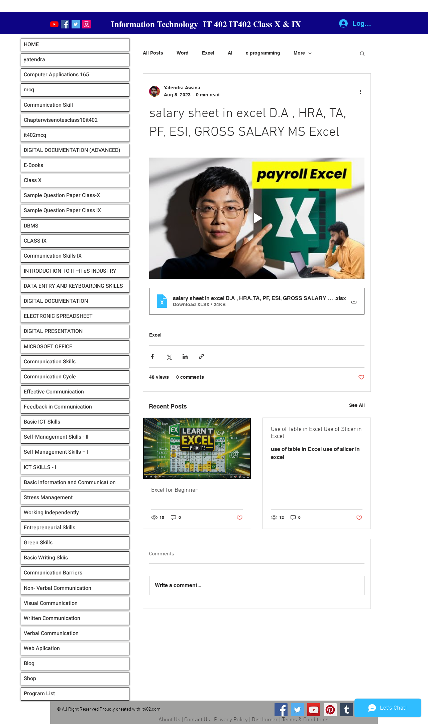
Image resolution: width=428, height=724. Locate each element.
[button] (362, 53)
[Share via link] (201, 356)
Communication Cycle (50, 377)
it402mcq (35, 135)
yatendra (34, 60)
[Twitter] (297, 709)
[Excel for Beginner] (197, 448)
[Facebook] (281, 709)
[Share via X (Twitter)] (169, 356)
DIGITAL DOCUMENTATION (56, 301)
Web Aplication (42, 648)
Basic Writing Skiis (46, 558)
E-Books (33, 165)
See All (357, 405)
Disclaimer (265, 720)
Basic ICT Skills (42, 422)
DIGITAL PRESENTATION (53, 331)
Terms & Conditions (305, 720)
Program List (39, 694)
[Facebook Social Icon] (65, 24)
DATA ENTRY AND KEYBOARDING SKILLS (73, 286)
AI (230, 53)
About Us (169, 720)
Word (183, 53)
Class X (32, 180)
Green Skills (38, 543)
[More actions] (360, 91)
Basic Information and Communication (70, 482)
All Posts (153, 53)
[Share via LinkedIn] (185, 356)
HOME (31, 44)
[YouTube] (54, 24)
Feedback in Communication (58, 407)
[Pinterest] (330, 709)
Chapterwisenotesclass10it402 (61, 120)
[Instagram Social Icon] (86, 24)
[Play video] (256, 218)
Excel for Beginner (174, 490)
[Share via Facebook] (152, 356)
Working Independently (51, 513)
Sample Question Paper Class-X (62, 195)
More (299, 53)
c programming (263, 53)
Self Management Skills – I (56, 452)
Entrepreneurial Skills (49, 528)
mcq (29, 90)
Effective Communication (54, 392)
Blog (29, 663)
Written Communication (52, 618)
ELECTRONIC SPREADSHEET (58, 316)
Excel (208, 53)
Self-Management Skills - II (56, 437)
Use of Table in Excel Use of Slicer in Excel (316, 433)
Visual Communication (51, 603)
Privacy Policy (231, 720)
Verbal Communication (51, 633)
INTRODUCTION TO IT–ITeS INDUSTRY (70, 271)
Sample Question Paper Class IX (62, 210)
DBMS (31, 226)
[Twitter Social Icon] (76, 24)
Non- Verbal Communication (57, 588)
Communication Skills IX (53, 256)
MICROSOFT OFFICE (48, 347)
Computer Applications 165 (56, 75)
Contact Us (197, 720)
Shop (30, 678)
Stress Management (48, 497)
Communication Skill (48, 105)
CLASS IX (35, 241)
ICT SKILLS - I (40, 467)
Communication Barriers (53, 573)
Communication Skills (50, 362)
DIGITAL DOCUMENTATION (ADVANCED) (72, 150)
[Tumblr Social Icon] (346, 709)
